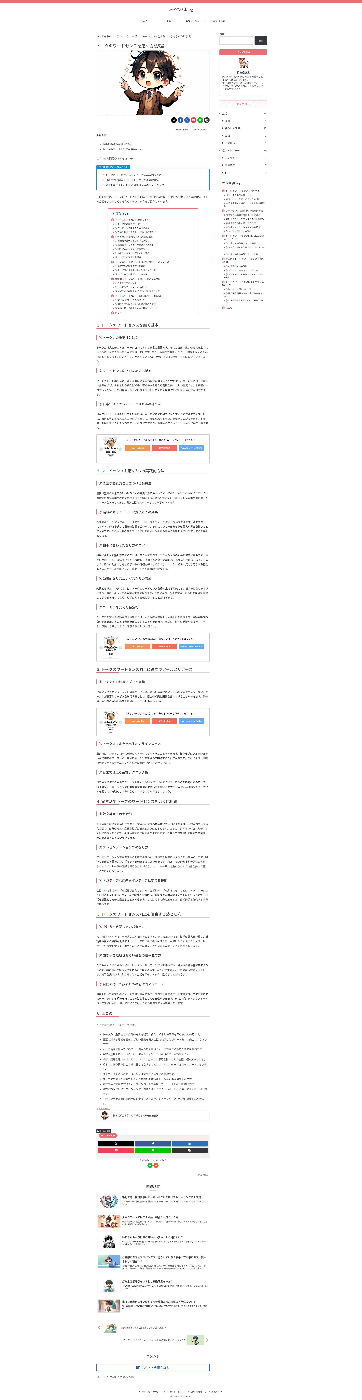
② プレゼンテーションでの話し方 (131, 287)
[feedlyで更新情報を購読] (150, 1165)
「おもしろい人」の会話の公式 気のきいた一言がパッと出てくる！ (160, 440)
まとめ (118, 312)
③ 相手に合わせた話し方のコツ (130, 248)
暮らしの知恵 (105, 1131)
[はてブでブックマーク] (187, 120)
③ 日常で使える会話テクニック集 (131, 274)
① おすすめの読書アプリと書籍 (130, 265)
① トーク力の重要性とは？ (128, 223)
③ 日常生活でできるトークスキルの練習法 (135, 232)
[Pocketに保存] (193, 120)
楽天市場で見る (164, 448)
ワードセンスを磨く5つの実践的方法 (133, 236)
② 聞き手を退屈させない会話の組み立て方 (135, 304)
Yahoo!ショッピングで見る (191, 448)
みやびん (245, 72)
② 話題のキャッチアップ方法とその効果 (134, 244)
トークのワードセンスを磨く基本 (132, 219)
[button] (207, 120)
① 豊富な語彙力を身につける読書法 (132, 240)
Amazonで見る (138, 448)
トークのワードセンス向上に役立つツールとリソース (142, 261)
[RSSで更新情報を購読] (156, 1165)
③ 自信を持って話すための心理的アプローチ (136, 308)
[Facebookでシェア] (180, 120)
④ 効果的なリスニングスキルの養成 (132, 253)
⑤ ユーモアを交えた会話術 (128, 257)
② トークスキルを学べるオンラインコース (135, 270)
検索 (222, 34)
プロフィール (217, 1391)
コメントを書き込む (155, 1367)
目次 (118, 213)
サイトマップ (176, 1391)
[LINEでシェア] (200, 120)
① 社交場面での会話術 (126, 282)
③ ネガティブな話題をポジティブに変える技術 (137, 291)
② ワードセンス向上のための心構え (132, 227)
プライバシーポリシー (151, 1391)
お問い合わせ (196, 1391)
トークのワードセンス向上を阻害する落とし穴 (138, 295)
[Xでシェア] (174, 120)
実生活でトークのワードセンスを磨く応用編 (137, 278)
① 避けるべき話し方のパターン (130, 299)
